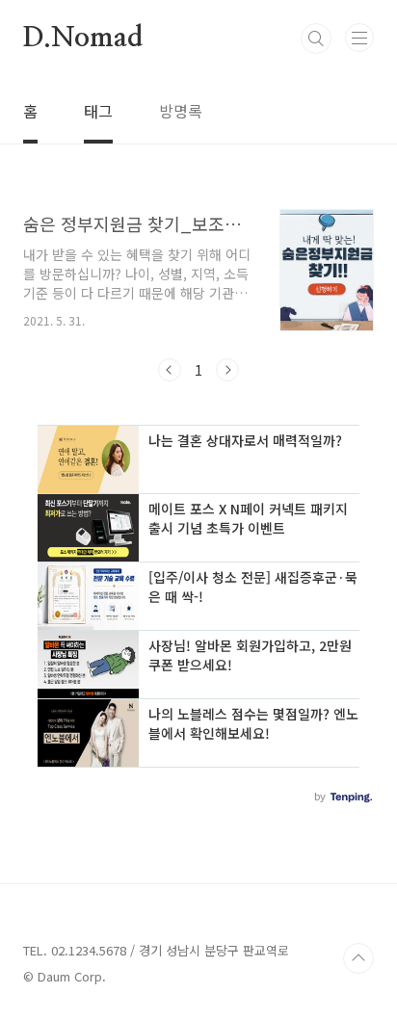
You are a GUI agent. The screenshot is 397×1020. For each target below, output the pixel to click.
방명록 (180, 110)
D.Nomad (83, 38)
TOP (358, 958)
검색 (316, 38)
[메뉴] (359, 37)
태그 (98, 110)
